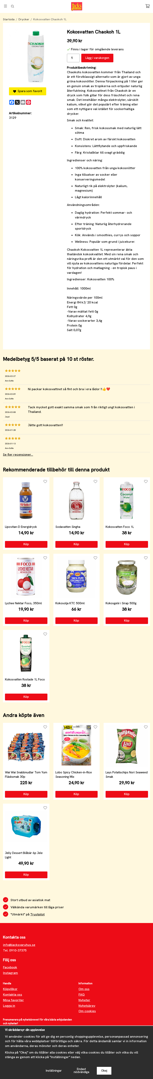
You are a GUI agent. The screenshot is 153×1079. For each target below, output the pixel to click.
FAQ (81, 994)
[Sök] (12, 6)
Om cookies (87, 1011)
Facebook (10, 967)
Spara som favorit (29, 91)
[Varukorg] (147, 6)
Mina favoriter (13, 1000)
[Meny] (5, 6)
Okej (104, 1071)
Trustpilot (37, 914)
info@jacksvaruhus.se (19, 945)
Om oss (83, 989)
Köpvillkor (10, 989)
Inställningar (54, 1071)
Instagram (10, 973)
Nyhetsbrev (86, 1006)
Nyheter (84, 1000)
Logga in (9, 1006)
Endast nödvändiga (81, 1070)
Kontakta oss (12, 994)
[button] (26, 544)
